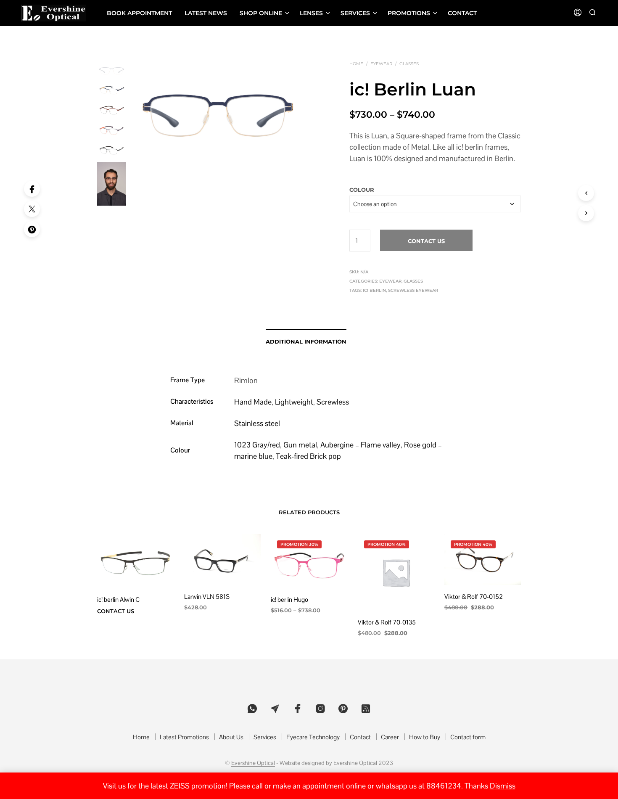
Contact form (468, 737)
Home (356, 63)
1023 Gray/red (257, 445)
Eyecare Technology (313, 737)
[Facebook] (32, 189)
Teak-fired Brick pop (308, 456)
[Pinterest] (32, 229)
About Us (231, 737)
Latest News (206, 13)
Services (355, 13)
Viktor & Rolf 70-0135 (387, 622)
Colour (361, 189)
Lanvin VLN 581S (207, 597)
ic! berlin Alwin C (118, 600)
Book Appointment (139, 13)
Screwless (333, 402)
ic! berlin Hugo (289, 600)
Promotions (409, 13)
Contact (462, 13)
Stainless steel (257, 423)
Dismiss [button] (502, 786)
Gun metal (300, 445)
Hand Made (253, 402)
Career (390, 737)
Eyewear (381, 63)
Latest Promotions (184, 737)
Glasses (409, 63)
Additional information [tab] (306, 341)
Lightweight (294, 402)
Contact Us (426, 241)
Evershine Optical (253, 763)
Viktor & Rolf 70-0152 (473, 597)
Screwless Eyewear (413, 290)
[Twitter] (32, 209)
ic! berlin (374, 290)
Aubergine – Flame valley (360, 445)
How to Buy (424, 737)
